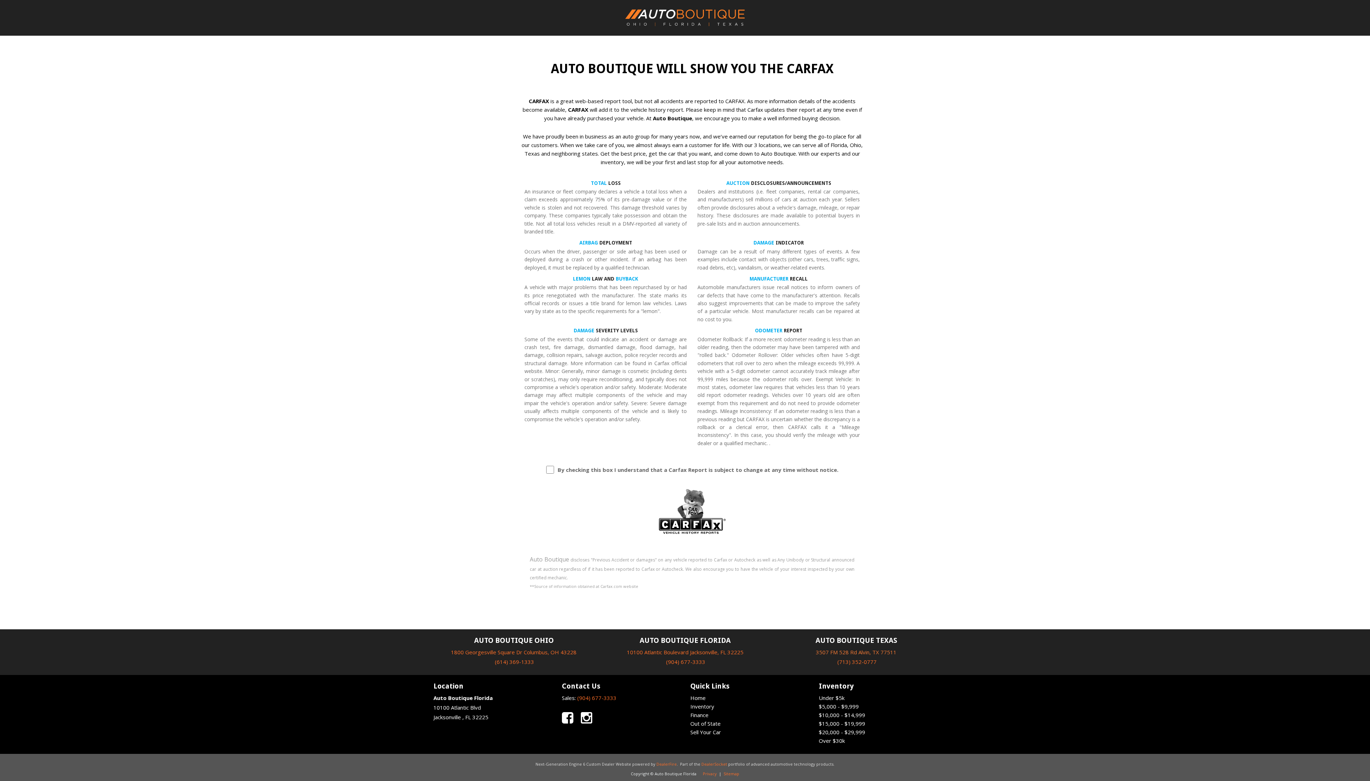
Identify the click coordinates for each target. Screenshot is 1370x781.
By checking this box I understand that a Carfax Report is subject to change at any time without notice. (698, 469)
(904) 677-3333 (685, 661)
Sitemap (731, 773)
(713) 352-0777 (857, 661)
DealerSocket (714, 764)
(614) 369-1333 (514, 661)
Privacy (710, 773)
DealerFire (666, 764)
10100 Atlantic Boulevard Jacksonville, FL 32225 (685, 652)
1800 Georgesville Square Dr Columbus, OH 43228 (514, 652)
